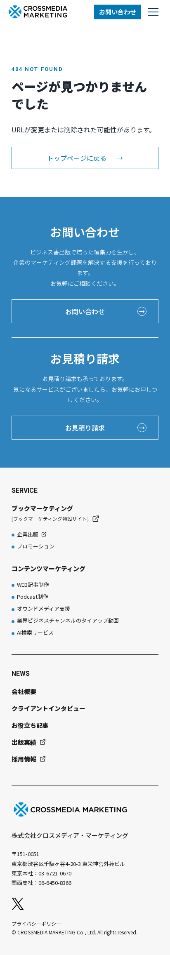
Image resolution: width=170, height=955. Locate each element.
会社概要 (24, 691)
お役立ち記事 (30, 725)
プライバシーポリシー (36, 923)
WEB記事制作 (33, 584)
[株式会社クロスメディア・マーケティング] (38, 11)
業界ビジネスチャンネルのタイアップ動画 (68, 620)
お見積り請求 (105, 428)
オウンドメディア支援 (43, 608)
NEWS (21, 673)
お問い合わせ (117, 11)
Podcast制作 (32, 596)
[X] (18, 904)
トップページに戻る (85, 158)
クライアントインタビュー (48, 708)
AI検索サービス (35, 632)
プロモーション (35, 546)
